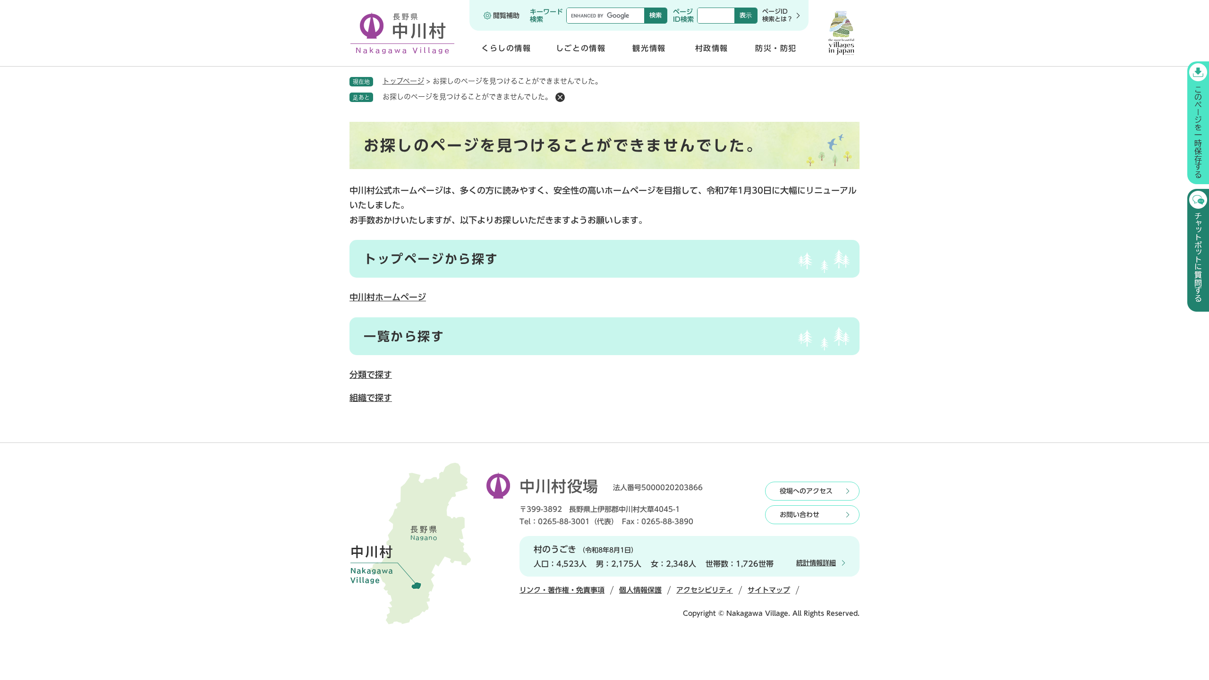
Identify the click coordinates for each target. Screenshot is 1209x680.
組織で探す (370, 397)
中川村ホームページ (387, 297)
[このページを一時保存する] (1198, 122)
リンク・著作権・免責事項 (561, 590)
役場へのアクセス (806, 491)
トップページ (403, 81)
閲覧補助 (506, 15)
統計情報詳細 (816, 563)
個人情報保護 (640, 590)
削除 (560, 97)
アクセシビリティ (704, 590)
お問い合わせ (799, 514)
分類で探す (370, 374)
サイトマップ (769, 590)
